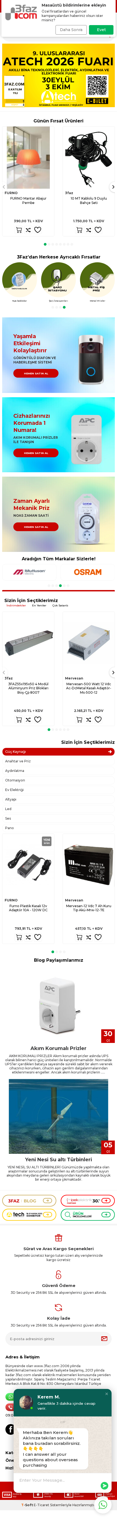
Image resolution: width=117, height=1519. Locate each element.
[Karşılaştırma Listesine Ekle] (28, 230)
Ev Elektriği (14, 790)
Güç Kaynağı (15, 752)
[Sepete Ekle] (19, 230)
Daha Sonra (71, 29)
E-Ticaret (41, 1505)
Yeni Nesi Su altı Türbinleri (58, 1160)
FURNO (11, 193)
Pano (9, 828)
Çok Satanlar (61, 605)
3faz (69, 193)
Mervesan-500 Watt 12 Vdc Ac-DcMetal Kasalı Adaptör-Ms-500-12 (88, 688)
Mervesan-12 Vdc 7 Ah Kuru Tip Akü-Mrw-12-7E (88, 908)
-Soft (27, 1505)
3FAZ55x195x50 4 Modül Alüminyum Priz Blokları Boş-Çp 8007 (28, 688)
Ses (8, 818)
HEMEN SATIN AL (36, 373)
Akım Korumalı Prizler (58, 1048)
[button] (45, 244)
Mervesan (74, 678)
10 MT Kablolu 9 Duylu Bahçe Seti (89, 200)
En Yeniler (39, 605)
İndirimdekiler (16, 605)
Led (8, 809)
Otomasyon (15, 780)
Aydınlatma (14, 771)
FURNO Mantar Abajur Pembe (28, 200)
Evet (101, 29)
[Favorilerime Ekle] (38, 230)
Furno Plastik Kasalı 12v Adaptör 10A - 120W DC (28, 908)
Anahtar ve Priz (18, 761)
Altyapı (10, 799)
